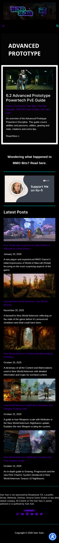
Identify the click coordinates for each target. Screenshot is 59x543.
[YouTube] (32, 514)
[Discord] (27, 514)
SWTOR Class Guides (28, 109)
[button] (57, 26)
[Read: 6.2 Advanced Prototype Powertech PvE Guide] (29, 79)
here (42, 163)
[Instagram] (36, 514)
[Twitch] (17, 514)
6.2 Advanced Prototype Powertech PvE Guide (28, 97)
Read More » (12, 136)
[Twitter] (41, 514)
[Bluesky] (22, 514)
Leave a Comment (15, 106)
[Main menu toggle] (3, 26)
